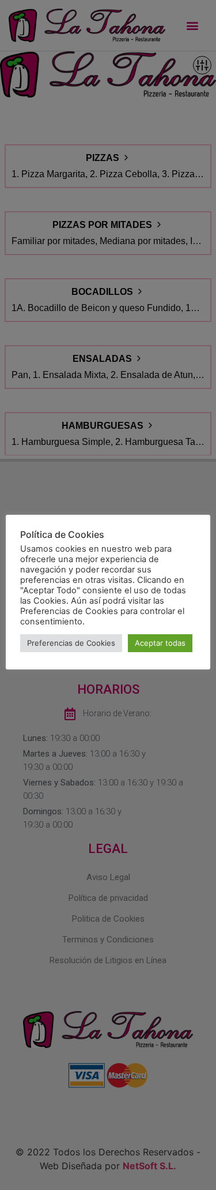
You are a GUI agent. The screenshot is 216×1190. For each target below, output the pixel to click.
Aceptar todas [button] (160, 643)
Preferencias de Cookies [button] (71, 643)
